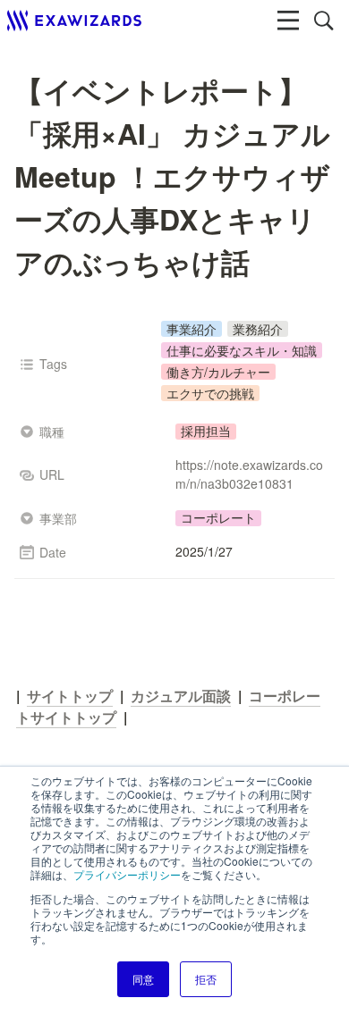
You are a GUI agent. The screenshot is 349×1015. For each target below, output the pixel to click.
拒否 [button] (206, 978)
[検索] (324, 20)
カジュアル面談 (181, 695)
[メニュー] (288, 20)
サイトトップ (70, 695)
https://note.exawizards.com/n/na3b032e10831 (249, 474)
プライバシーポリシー (127, 874)
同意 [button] (143, 978)
